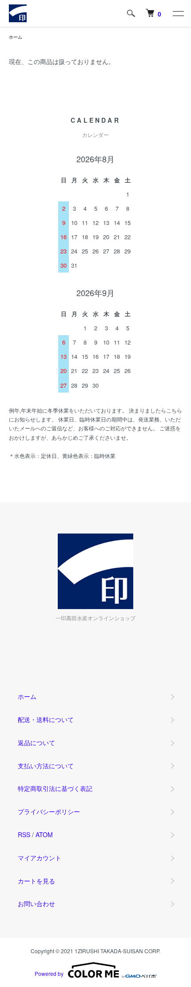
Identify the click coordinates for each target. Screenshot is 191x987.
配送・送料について (46, 719)
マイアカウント (39, 857)
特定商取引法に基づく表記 (55, 788)
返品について (36, 742)
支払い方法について (46, 765)
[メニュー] (177, 13)
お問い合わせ (36, 903)
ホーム (15, 37)
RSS (24, 834)
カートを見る (36, 880)
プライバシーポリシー (49, 811)
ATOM (44, 834)
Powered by (49, 973)
